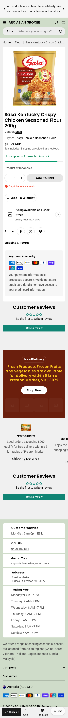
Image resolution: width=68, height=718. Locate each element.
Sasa (18, 131)
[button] (5, 9)
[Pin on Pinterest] (41, 231)
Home (7, 42)
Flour (18, 42)
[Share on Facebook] (21, 231)
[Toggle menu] (5, 23)
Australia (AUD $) (18, 686)
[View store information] (58, 214)
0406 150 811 (20, 548)
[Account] (57, 23)
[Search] (61, 31)
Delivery (38, 359)
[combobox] (34, 31)
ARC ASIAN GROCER (24, 22)
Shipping (26, 148)
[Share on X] (31, 231)
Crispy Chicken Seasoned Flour (35, 138)
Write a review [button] (34, 328)
